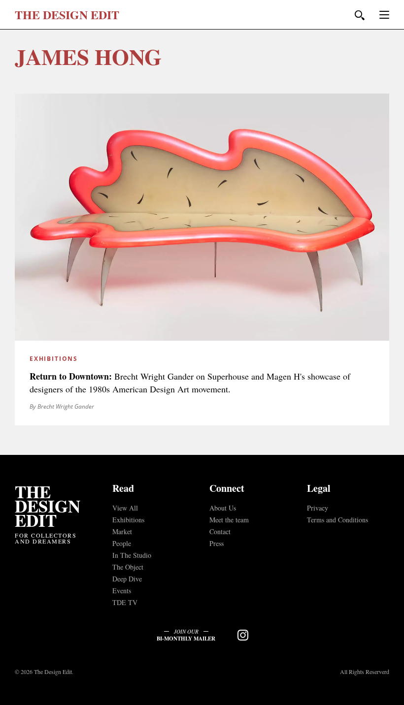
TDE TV (124, 602)
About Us (222, 508)
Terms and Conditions (337, 519)
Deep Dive (127, 578)
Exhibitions (128, 519)
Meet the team (229, 519)
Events (121, 590)
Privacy (317, 508)
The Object (127, 567)
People (121, 543)
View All (125, 508)
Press (216, 543)
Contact (220, 531)
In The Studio (131, 555)
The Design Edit (47, 506)
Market (122, 531)
